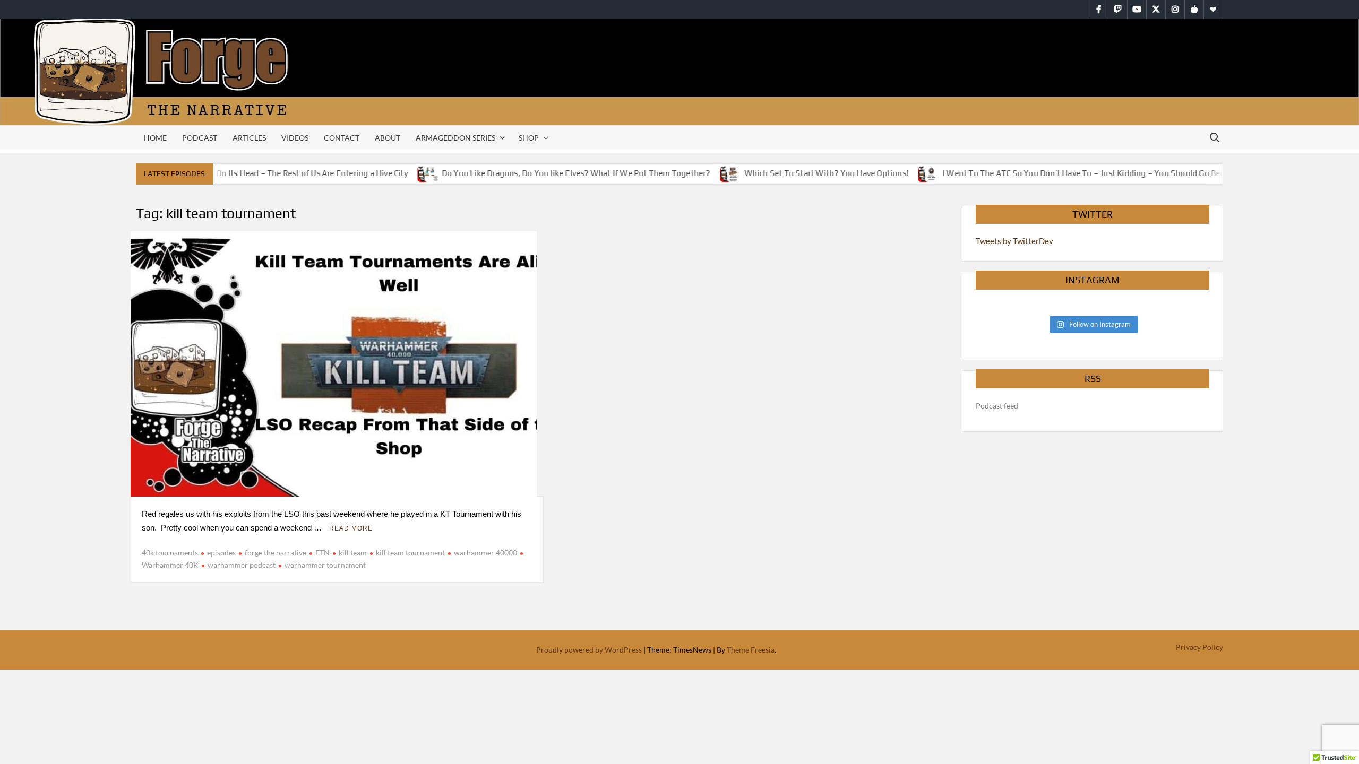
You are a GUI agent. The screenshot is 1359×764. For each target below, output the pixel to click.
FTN (322, 552)
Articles (249, 137)
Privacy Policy (1199, 647)
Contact (341, 137)
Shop (529, 137)
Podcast (199, 137)
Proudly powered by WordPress (589, 649)
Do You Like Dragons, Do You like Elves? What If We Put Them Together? (564, 173)
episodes (221, 552)
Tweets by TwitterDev (1014, 241)
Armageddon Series (455, 137)
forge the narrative (275, 552)
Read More (351, 528)
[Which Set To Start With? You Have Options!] (719, 173)
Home (155, 137)
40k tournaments (170, 552)
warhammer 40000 (485, 552)
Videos (294, 137)
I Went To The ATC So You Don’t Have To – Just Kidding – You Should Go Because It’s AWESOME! (1109, 173)
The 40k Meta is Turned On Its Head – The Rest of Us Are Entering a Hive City (256, 173)
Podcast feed (997, 405)
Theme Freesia (751, 649)
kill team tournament (410, 552)
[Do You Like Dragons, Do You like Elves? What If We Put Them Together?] (417, 173)
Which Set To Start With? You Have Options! (815, 173)
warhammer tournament (325, 564)
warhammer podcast (242, 564)
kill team (353, 552)
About (387, 137)
